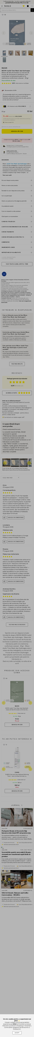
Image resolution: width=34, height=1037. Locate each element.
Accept (17, 1032)
